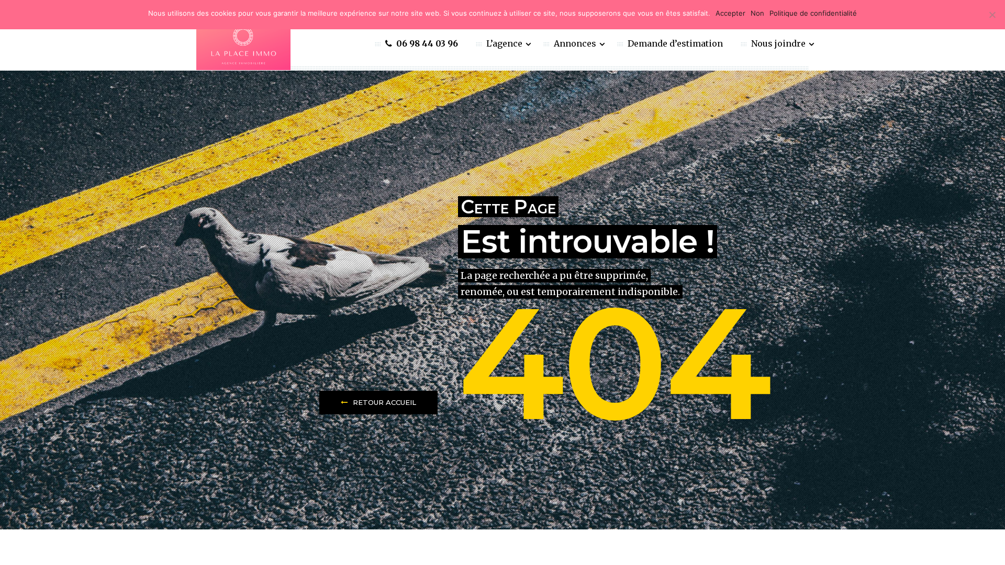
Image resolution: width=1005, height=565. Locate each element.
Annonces (576, 43)
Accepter (730, 13)
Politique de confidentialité (813, 13)
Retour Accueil (384, 402)
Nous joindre (779, 43)
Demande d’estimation (675, 43)
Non (757, 13)
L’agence (505, 43)
